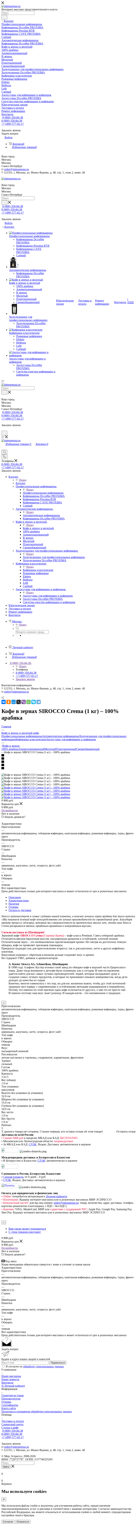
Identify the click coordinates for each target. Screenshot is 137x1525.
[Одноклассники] (8, 702)
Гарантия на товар (12, 1395)
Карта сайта (8, 1408)
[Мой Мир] (13, 702)
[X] (18, 702)
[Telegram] (38, 702)
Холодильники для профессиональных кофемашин (54, 557)
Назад (22, 479)
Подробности (9, 810)
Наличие (14, 903)
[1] (68, 755)
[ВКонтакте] (3, 702)
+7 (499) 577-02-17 (12, 123)
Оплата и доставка (20, 910)
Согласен (8, 1521)
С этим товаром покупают (25, 1231)
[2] (68, 758)
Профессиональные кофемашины (43, 492)
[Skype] (33, 702)
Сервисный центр (12, 1424)
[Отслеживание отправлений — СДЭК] (9, 1151)
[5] (68, 768)
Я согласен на (35, 1366)
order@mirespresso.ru (16, 169)
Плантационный (66, 749)
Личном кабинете (56, 1196)
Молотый (50, 749)
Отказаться (23, 1521)
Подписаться (58, 1362)
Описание (15, 897)
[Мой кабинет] (3, 429)
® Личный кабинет (13, 1385)
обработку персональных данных (43, 1366)
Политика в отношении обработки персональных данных (36, 1411)
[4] (68, 765)
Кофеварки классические (38, 570)
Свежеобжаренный (88, 749)
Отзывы (13, 906)
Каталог (21, 483)
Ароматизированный (31, 749)
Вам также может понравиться (27, 1228)
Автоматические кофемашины (41, 515)
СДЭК (32, 1144)
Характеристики (19, 900)
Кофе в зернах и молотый (38, 528)
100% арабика (9, 749)
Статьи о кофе (10, 1427)
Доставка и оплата (12, 1421)
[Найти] (4, 17)
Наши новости (10, 1379)
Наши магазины (11, 1376)
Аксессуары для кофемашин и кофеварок (48, 595)
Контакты (7, 1382)
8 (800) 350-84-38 (12, 117)
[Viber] (23, 702)
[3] (68, 762)
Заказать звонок (25, 679)
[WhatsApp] (28, 702)
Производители (11, 1398)
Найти (6, 1467)
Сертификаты (9, 1405)
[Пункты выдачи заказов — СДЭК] (9, 1187)
